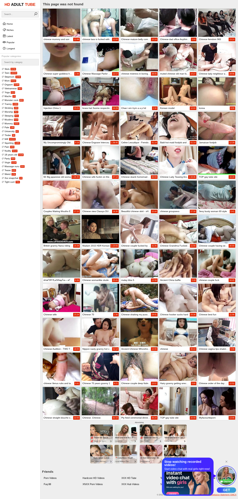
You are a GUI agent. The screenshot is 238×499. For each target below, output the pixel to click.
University (11, 131)
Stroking (11, 108)
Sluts (10, 69)
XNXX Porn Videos (93, 484)
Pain (9, 147)
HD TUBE (20, 4)
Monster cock (13, 100)
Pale (9, 127)
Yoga (9, 92)
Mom (10, 80)
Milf (9, 139)
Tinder (9, 135)
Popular (10, 42)
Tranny (11, 104)
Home (9, 24)
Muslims (11, 119)
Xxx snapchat (13, 178)
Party (9, 158)
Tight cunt (11, 182)
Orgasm (11, 84)
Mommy (11, 123)
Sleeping (11, 115)
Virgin (10, 162)
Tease (10, 170)
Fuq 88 (47, 484)
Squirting (12, 143)
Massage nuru (14, 166)
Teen (10, 73)
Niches (10, 30)
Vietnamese (13, 88)
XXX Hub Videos (130, 484)
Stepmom (12, 76)
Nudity (10, 150)
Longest (10, 48)
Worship (11, 112)
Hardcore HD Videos (94, 478)
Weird (9, 174)
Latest (9, 36)
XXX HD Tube (128, 478)
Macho (9, 96)
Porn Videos (50, 478)
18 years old (13, 154)
